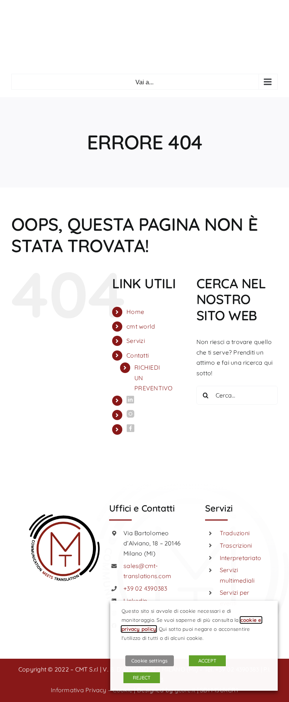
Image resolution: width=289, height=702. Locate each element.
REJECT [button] (142, 678)
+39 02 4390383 (145, 588)
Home (135, 311)
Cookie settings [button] (149, 661)
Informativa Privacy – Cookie (91, 690)
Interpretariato (241, 558)
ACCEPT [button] (207, 661)
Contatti (137, 355)
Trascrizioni (236, 545)
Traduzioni (234, 533)
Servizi (135, 340)
